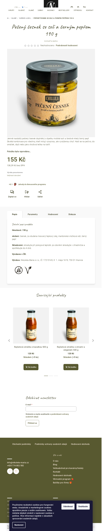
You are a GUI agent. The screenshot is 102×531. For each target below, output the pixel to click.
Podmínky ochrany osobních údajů (51, 444)
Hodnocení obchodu (80, 444)
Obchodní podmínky (21, 444)
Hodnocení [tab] (53, 214)
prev (9, 341)
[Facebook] (10, 471)
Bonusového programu (36, 184)
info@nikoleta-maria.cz (18, 462)
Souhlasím (83, 506)
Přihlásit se (32, 423)
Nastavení (18, 525)
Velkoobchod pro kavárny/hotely (68, 468)
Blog (55, 464)
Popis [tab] (14, 214)
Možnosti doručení (14, 175)
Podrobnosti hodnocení (66, 45)
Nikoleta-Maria (51, 41)
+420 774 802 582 (15, 465)
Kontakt (56, 472)
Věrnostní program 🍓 (63, 479)
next (93, 341)
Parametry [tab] (33, 214)
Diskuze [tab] (72, 214)
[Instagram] (16, 471)
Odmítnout (68, 506)
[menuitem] (11, 10)
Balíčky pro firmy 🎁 (62, 482)
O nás (55, 461)
